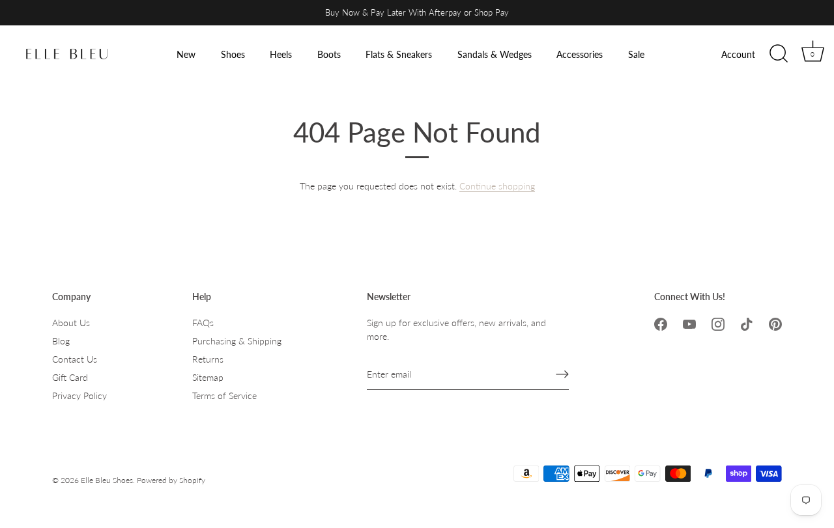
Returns (207, 359)
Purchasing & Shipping (236, 340)
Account (738, 54)
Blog (61, 340)
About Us (71, 322)
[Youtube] (689, 322)
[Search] (778, 54)
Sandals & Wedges (494, 54)
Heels (281, 54)
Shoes (233, 54)
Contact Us (74, 359)
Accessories (579, 54)
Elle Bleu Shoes (107, 480)
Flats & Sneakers (399, 54)
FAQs (203, 322)
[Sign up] (562, 374)
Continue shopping (497, 185)
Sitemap (207, 377)
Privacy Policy (79, 395)
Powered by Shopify (171, 480)
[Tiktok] (746, 322)
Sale (636, 54)
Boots (329, 54)
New (186, 54)
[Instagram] (718, 322)
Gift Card (70, 377)
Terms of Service (224, 395)
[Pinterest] (775, 322)
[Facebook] (660, 322)
